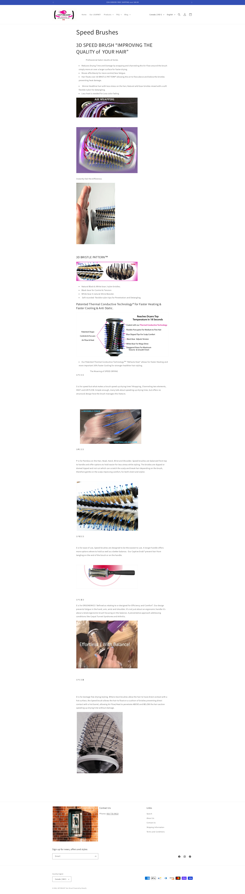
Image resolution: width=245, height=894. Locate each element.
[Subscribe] (95, 856)
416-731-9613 (113, 813)
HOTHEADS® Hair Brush (65, 888)
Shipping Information (155, 827)
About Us (150, 818)
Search (149, 814)
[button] (108, 14)
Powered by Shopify (80, 888)
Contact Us (151, 822)
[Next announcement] (192, 2)
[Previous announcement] (53, 2)
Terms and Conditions (156, 832)
